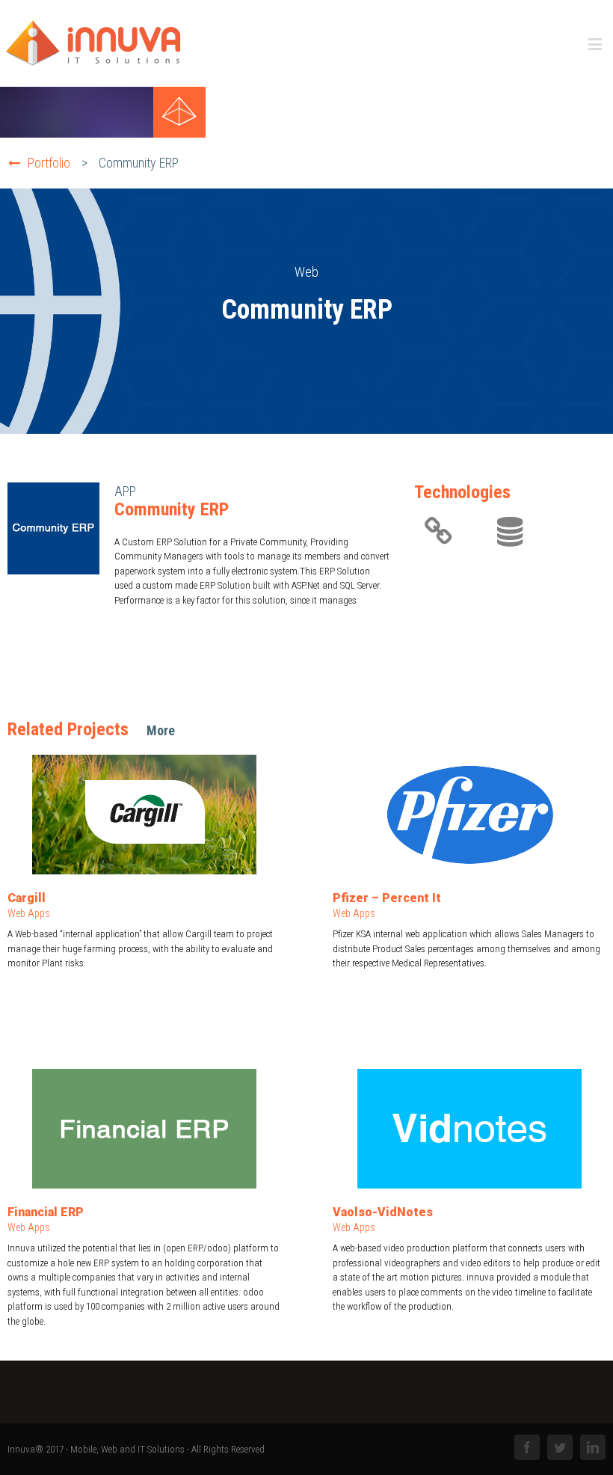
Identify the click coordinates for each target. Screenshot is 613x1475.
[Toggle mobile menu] (596, 44)
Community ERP (139, 163)
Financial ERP (45, 1212)
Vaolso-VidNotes (383, 1212)
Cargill (26, 898)
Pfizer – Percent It (387, 898)
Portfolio (49, 163)
